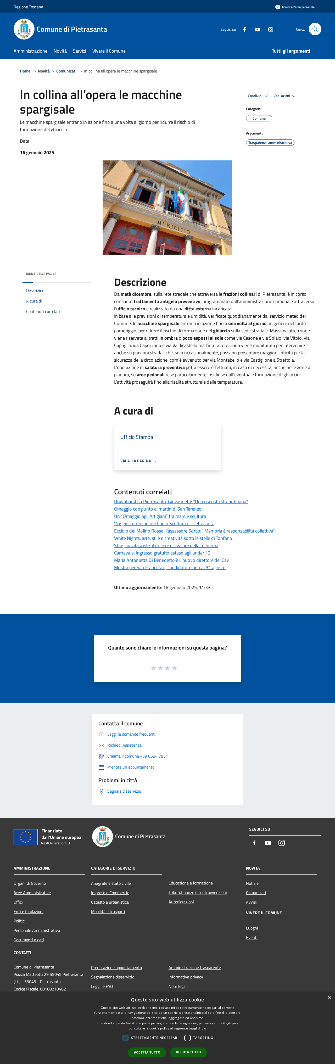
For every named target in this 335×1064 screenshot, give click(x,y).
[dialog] (167, 1028)
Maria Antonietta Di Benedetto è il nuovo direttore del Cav (171, 560)
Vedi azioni (282, 96)
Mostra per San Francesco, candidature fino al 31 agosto (170, 567)
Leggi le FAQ (102, 986)
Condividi (255, 96)
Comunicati (66, 71)
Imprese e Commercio (110, 892)
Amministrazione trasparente (195, 967)
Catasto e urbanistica (110, 902)
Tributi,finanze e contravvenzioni (198, 892)
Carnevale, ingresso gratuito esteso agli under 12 (162, 552)
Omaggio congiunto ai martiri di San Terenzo (158, 508)
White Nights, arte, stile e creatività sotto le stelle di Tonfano (173, 538)
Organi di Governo (30, 883)
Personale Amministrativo (37, 930)
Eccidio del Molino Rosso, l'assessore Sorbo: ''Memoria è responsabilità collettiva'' (194, 530)
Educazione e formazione (191, 883)
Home (25, 71)
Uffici (18, 902)
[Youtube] (255, 28)
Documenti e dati (29, 940)
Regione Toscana (28, 7)
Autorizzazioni (181, 902)
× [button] (329, 998)
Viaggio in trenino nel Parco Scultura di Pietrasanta (164, 523)
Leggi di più (197, 1028)
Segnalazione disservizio (112, 977)
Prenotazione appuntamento (116, 967)
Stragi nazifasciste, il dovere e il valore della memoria (166, 545)
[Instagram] (268, 28)
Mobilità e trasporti (108, 911)
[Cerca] (315, 29)
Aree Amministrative (32, 892)
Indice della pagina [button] (41, 273)
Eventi (252, 937)
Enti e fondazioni (28, 911)
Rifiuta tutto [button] (188, 1052)
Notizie (252, 883)
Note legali (178, 986)
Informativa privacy (186, 977)
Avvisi (251, 902)
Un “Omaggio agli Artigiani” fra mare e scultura (160, 516)
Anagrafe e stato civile (111, 883)
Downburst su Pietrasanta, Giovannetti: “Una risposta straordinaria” (181, 501)
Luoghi (252, 928)
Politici (20, 921)
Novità (44, 71)
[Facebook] (242, 28)
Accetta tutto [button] (147, 1052)
